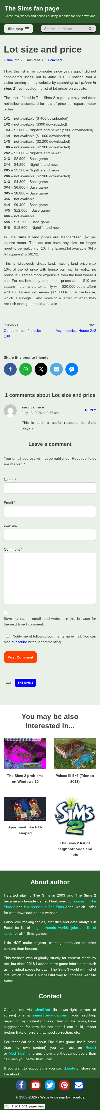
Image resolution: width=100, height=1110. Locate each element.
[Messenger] (71, 369)
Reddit (91, 1047)
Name (10, 480)
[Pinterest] (64, 1085)
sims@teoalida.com (50, 1015)
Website (10, 526)
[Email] (56, 369)
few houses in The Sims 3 (45, 907)
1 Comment (53, 60)
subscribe (19, 642)
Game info (11, 60)
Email (9, 503)
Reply (90, 410)
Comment (13, 549)
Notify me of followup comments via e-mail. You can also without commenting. (50, 639)
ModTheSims (19, 1053)
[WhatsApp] (25, 369)
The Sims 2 (25, 682)
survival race (33, 407)
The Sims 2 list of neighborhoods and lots (74, 849)
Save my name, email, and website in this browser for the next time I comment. (50, 621)
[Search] (90, 29)
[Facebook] (10, 369)
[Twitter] (41, 369)
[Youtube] (36, 1085)
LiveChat (42, 1010)
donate (69, 1068)
